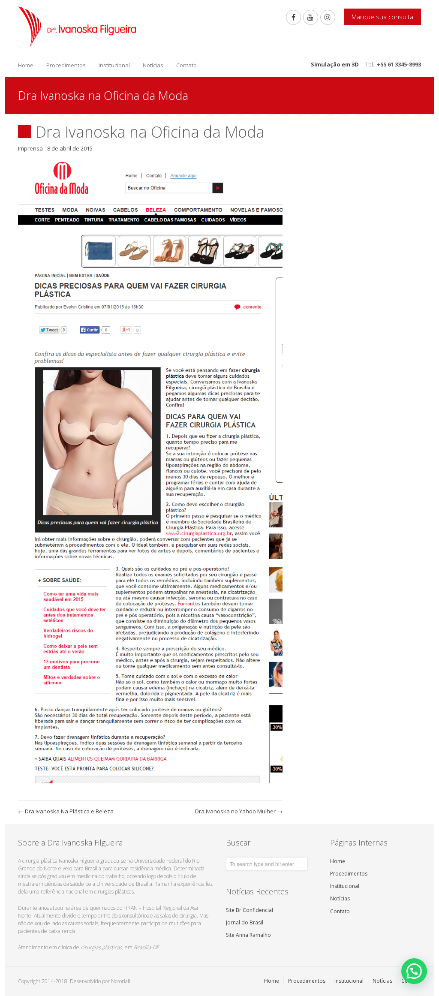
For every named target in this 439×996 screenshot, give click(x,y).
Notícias (153, 65)
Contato (186, 65)
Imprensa (30, 148)
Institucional (114, 65)
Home (25, 65)
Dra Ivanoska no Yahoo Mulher (239, 811)
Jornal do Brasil (244, 922)
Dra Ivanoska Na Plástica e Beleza (66, 811)
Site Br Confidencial (249, 910)
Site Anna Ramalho (248, 935)
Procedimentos (66, 65)
